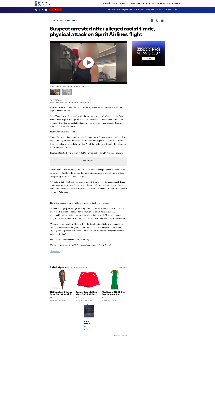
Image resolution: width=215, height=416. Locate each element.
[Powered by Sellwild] (124, 335)
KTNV (43, 10)
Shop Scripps (158, 3)
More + (176, 10)
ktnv (40, 10)
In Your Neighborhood (124, 10)
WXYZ (99, 245)
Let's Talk (111, 10)
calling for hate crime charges (80, 107)
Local (115, 3)
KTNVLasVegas (36, 10)
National (125, 3)
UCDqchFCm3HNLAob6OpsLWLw (46, 10)
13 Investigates (139, 10)
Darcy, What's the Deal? (154, 10)
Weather (136, 3)
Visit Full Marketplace (119, 267)
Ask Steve (167, 10)
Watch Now (173, 3)
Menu (105, 3)
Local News (56, 21)
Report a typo (55, 251)
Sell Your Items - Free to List (77, 268)
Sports (146, 3)
